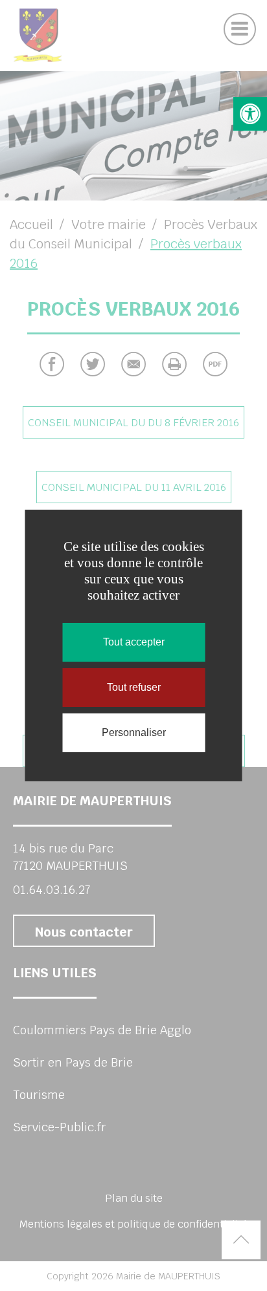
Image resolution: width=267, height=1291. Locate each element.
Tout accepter (134, 641)
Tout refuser (134, 687)
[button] (250, 114)
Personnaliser (134, 732)
